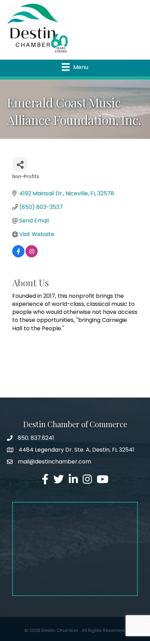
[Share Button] (20, 164)
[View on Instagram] (31, 255)
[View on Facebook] (18, 255)
